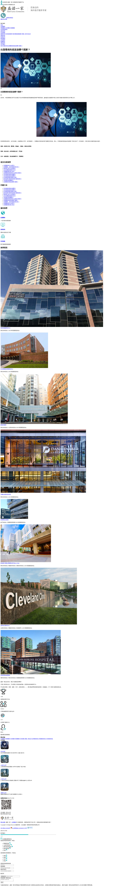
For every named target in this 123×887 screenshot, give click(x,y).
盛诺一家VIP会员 (26, 33)
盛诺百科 (3, 42)
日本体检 (3, 32)
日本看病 (7, 27)
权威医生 (3, 41)
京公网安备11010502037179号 (19, 828)
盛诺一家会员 (28, 738)
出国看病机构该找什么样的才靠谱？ (12, 172)
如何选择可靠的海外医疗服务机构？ (12, 178)
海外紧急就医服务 (17, 33)
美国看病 (3, 27)
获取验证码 (3, 876)
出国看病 (3, 26)
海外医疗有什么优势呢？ (9, 168)
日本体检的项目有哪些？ (9, 175)
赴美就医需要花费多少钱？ (10, 177)
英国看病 (12, 27)
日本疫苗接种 (8, 33)
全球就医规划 (4, 29)
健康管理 (3, 33)
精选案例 (3, 38)
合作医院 (3, 39)
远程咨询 (3, 30)
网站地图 (3, 822)
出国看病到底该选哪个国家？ (15, 45)
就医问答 (5, 45)
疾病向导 (3, 36)
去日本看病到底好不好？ (9, 169)
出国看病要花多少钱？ (9, 171)
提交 (2, 882)
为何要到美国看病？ (8, 180)
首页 (2, 25)
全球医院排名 (35, 738)
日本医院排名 (49, 738)
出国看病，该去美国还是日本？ (11, 166)
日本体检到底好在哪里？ (9, 174)
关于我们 (3, 44)
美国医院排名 (42, 738)
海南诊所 (3, 35)
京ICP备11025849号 (5, 828)
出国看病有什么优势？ (9, 165)
